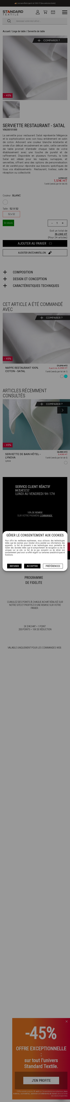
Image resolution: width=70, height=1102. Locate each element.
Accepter (32, 566)
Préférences (53, 566)
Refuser (14, 566)
